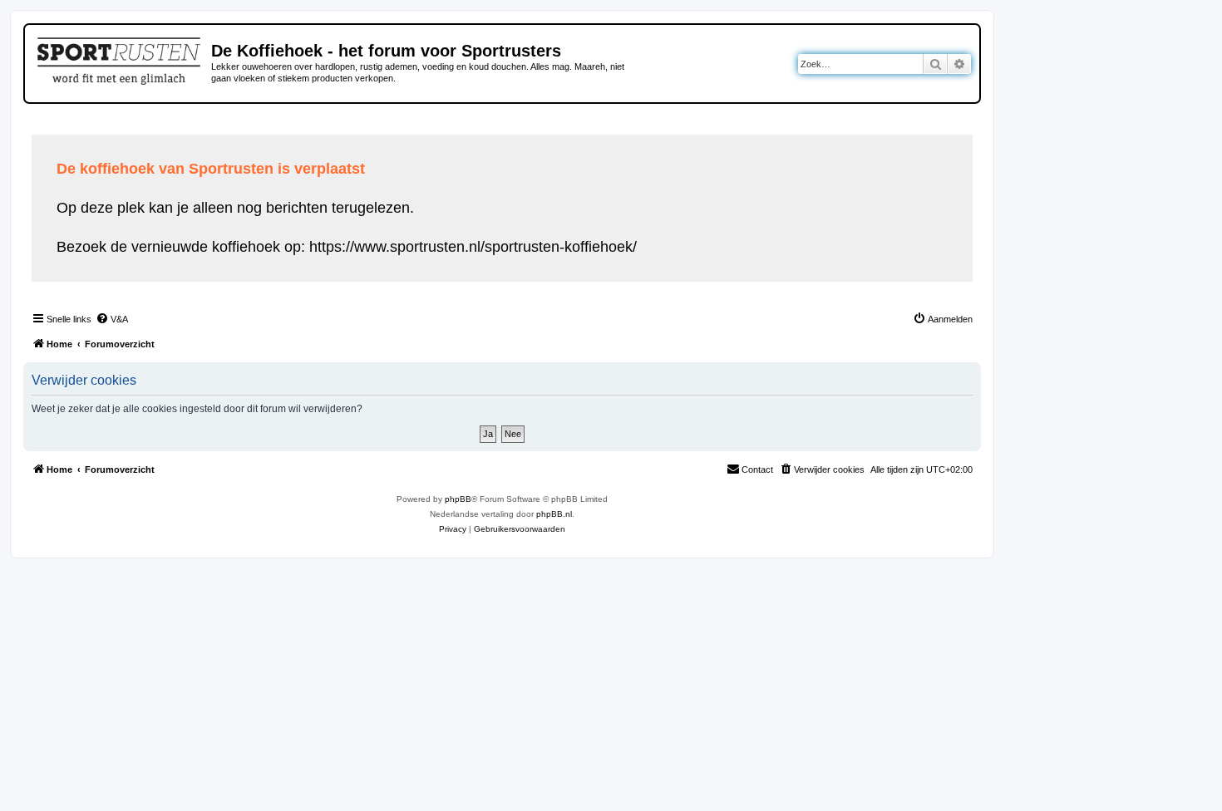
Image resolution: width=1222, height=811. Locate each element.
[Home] (120, 58)
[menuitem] (112, 319)
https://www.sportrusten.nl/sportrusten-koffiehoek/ (473, 246)
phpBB (458, 499)
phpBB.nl (554, 514)
